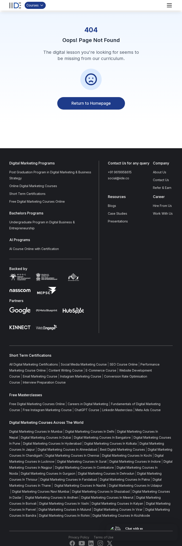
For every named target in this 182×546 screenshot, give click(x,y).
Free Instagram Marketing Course (47, 410)
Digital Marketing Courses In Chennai (72, 455)
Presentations (118, 221)
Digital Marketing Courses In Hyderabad (52, 443)
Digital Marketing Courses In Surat (82, 461)
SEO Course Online (124, 364)
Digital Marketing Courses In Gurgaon (48, 473)
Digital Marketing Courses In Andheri (51, 497)
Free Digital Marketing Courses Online (37, 201)
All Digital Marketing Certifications (33, 364)
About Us (159, 172)
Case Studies (117, 213)
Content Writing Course (66, 370)
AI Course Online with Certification (34, 249)
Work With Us (163, 213)
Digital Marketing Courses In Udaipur (135, 485)
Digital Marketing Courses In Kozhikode (121, 515)
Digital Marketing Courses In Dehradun (106, 473)
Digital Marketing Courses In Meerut (107, 497)
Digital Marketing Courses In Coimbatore (84, 467)
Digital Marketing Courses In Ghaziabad (101, 491)
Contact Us (161, 180)
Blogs (112, 206)
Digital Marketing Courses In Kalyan (117, 503)
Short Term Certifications (27, 194)
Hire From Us (162, 206)
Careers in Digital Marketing (88, 404)
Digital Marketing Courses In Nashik (80, 485)
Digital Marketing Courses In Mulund (65, 509)
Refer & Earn (162, 188)
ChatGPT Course (87, 410)
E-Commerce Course (101, 370)
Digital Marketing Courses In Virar (118, 509)
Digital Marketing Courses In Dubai (46, 437)
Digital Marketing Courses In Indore (135, 461)
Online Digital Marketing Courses (33, 186)
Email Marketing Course (40, 376)
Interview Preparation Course (44, 382)
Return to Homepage (91, 103)
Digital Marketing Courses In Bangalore (102, 437)
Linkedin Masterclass (117, 410)
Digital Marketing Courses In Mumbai (35, 431)
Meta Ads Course (148, 410)
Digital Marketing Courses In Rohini (64, 515)
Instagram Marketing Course (80, 376)
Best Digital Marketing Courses (122, 449)
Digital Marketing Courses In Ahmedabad (67, 449)
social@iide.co (118, 178)
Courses (32, 5)
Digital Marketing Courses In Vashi (64, 503)
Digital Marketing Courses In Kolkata (110, 443)
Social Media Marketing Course (84, 364)
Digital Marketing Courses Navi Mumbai (40, 491)
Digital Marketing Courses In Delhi (89, 431)
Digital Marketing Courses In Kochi (127, 455)
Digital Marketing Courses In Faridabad (68, 479)
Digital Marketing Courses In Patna (125, 479)
